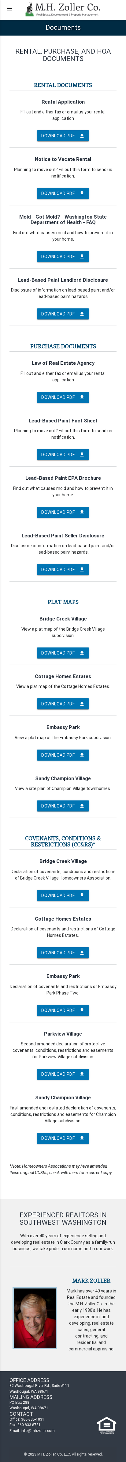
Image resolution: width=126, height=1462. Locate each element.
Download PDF (63, 136)
